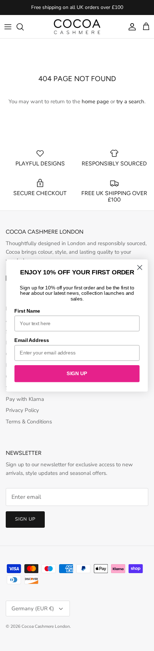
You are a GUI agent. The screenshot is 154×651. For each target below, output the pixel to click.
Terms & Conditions (29, 421)
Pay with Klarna (25, 399)
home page (95, 101)
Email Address (31, 340)
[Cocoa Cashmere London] (77, 27)
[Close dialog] (139, 267)
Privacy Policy (22, 410)
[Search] (24, 27)
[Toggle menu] (8, 27)
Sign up (25, 519)
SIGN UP (77, 373)
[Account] (130, 27)
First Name (27, 310)
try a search (130, 101)
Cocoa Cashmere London (45, 626)
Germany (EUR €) (32, 608)
